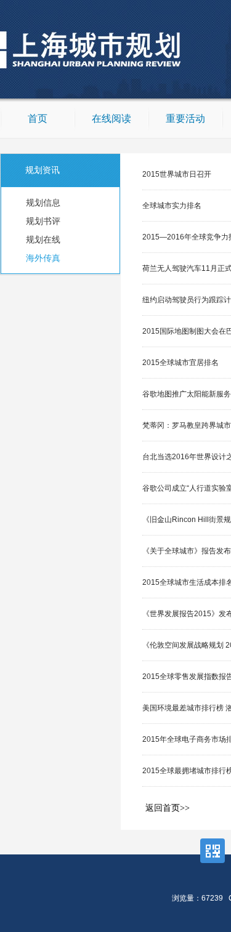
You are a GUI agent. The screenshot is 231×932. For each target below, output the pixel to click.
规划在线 (43, 239)
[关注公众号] (212, 850)
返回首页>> (167, 808)
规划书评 (43, 221)
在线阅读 (111, 118)
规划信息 (43, 202)
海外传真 (43, 258)
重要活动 (185, 118)
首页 (37, 118)
